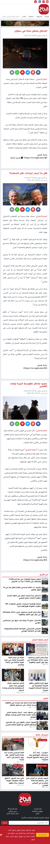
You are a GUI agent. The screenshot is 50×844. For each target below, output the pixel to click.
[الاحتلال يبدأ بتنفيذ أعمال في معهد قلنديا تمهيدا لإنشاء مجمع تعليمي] (45, 744)
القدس (24, 16)
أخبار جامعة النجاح (40, 786)
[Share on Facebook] (38, 72)
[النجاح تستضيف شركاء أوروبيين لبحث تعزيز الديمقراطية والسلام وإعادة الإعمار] (13, 822)
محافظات (31, 16)
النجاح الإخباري (44, 9)
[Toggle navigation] (35, 2)
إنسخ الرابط (15, 157)
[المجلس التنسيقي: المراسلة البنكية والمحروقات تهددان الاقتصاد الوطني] (45, 777)
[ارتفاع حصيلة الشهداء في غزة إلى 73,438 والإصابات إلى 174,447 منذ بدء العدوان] (45, 728)
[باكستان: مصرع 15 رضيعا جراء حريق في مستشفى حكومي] (45, 769)
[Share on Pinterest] (22, 72)
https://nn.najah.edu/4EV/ (35, 707)
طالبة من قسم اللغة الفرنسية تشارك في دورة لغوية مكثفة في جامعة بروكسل (14, 808)
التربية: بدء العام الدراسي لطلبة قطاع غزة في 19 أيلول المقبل (22, 735)
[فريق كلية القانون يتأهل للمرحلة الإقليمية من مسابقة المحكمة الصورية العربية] (37, 822)
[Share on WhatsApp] (17, 72)
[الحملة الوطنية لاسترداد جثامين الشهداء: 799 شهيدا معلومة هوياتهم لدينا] (45, 752)
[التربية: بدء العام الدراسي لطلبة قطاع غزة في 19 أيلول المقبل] (45, 736)
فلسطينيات (39, 16)
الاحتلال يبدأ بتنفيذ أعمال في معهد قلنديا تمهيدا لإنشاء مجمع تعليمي (24, 743)
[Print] (12, 72)
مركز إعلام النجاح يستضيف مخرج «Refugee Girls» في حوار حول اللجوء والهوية (21, 760)
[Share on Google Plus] (33, 72)
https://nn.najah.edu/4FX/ (35, 368)
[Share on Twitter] (27, 72)
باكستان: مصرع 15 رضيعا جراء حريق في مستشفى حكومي (22, 768)
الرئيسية (47, 16)
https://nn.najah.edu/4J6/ (35, 157)
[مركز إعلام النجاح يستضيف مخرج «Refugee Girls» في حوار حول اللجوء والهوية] (45, 761)
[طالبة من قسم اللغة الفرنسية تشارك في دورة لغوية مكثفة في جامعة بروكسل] (13, 796)
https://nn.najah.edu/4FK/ (35, 560)
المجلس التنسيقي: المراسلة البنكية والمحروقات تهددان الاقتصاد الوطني (22, 777)
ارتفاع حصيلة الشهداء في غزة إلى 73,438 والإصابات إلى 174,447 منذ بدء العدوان (25, 727)
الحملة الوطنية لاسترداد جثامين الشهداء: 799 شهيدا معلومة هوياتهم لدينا (23, 752)
